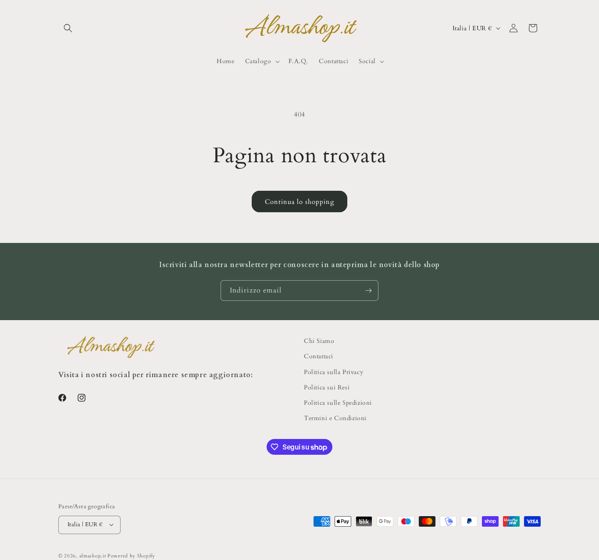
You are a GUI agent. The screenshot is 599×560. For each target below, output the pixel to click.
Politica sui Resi (326, 387)
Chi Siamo (319, 341)
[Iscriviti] (368, 290)
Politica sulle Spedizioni (338, 402)
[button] (68, 28)
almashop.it (92, 555)
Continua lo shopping (299, 201)
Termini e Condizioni (335, 418)
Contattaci (318, 356)
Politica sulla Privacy (333, 371)
